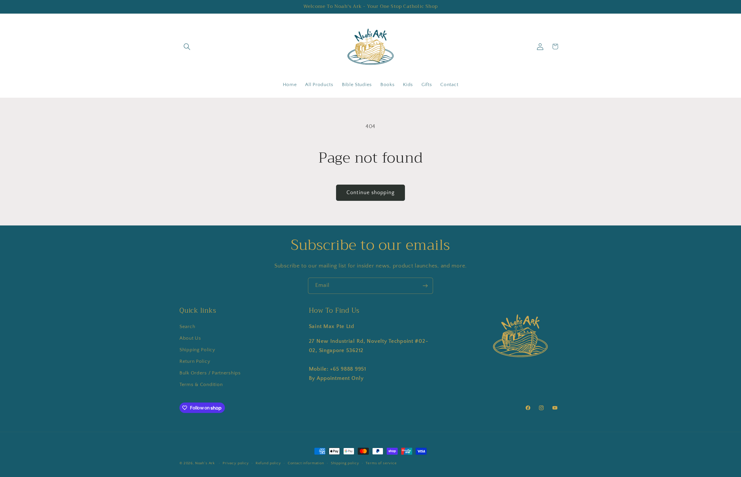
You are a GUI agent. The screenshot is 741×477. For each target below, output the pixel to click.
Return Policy (194, 361)
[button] (187, 46)
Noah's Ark (205, 463)
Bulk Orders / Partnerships (210, 373)
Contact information (306, 463)
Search (187, 326)
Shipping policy (345, 463)
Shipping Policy (197, 349)
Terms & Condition (201, 384)
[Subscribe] (425, 286)
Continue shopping (370, 193)
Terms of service (381, 463)
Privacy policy (236, 463)
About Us (190, 338)
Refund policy (268, 463)
